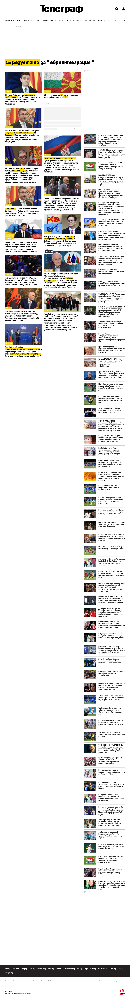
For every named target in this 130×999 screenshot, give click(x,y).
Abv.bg (7, 969)
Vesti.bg (32, 969)
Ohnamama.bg (103, 969)
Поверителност (103, 981)
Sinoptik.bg (9, 973)
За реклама (13, 981)
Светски (101, 20)
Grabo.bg (112, 969)
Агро (69, 20)
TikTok (50, 981)
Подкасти (77, 20)
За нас (7, 981)
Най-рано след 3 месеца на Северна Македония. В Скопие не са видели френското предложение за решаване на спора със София (60, 241)
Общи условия (27, 993)
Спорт (19, 20)
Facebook (43, 981)
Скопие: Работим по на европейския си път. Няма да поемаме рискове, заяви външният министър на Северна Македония (22, 99)
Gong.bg (24, 969)
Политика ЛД (113, 981)
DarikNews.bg (41, 969)
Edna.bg (120, 969)
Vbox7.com (15, 969)
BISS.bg (79, 969)
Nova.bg (51, 969)
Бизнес (61, 20)
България (28, 20)
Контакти (36, 981)
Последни (9, 20)
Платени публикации (25, 981)
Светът (37, 20)
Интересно (112, 20)
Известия (122, 981)
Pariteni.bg (59, 969)
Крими (53, 20)
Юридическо (89, 20)
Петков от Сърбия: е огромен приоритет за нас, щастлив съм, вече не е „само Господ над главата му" (23, 351)
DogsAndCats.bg (90, 969)
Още (121, 20)
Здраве (45, 20)
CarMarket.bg (70, 969)
